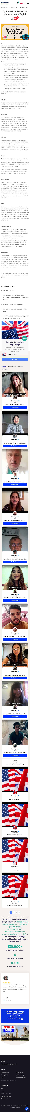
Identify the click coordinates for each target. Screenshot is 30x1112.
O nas (2, 1091)
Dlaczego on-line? (5, 1072)
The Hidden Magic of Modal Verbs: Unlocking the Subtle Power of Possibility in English (16, 297)
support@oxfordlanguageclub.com (9, 1064)
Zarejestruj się (4, 1098)
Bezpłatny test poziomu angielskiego (15, 343)
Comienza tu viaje (20, 1075)
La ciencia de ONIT (20, 1072)
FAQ (2, 1077)
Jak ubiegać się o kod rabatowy (8, 1080)
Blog (2, 1088)
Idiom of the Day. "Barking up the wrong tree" (15, 310)
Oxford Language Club (18, 1105)
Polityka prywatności (6, 1096)
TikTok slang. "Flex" (9, 290)
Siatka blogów (14, 7)
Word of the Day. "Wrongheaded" (13, 304)
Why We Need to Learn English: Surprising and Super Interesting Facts (15, 317)
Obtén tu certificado (20, 1077)
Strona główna (4, 7)
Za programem (4, 1075)
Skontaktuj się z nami (6, 1093)
